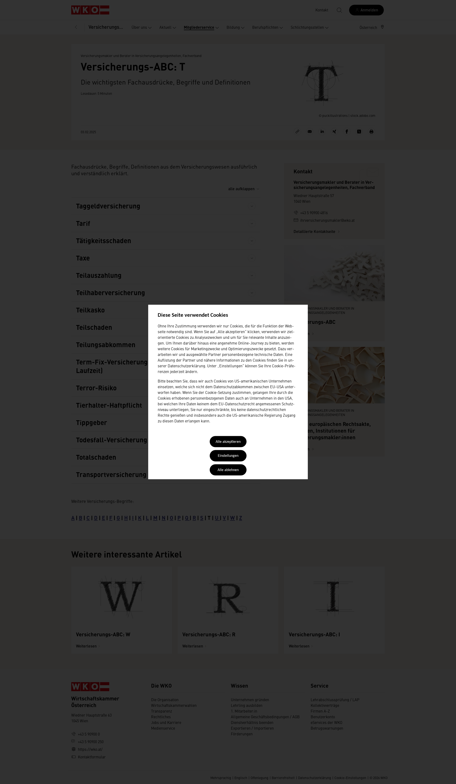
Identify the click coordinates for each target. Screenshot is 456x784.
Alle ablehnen (228, 470)
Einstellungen (228, 456)
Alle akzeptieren (228, 442)
